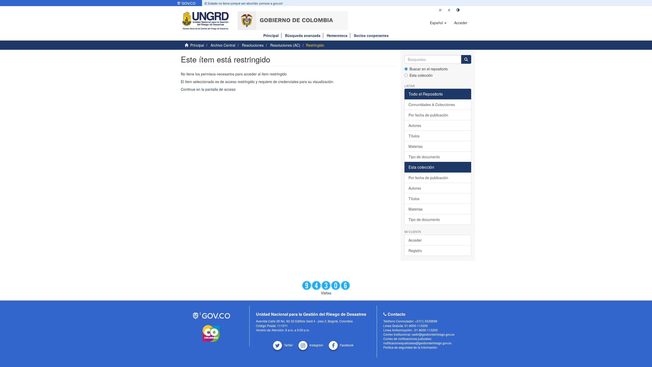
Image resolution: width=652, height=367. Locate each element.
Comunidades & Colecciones (432, 104)
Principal (271, 35)
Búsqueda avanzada (302, 35)
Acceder (415, 240)
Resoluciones (253, 45)
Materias (416, 146)
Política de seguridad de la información (410, 347)
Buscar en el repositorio (429, 68)
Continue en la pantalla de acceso (208, 89)
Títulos (414, 135)
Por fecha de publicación (428, 114)
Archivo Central (223, 45)
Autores (415, 125)
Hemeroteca (337, 35)
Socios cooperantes (371, 35)
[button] (438, 22)
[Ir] (466, 59)
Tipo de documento (424, 156)
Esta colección (421, 75)
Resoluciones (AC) (285, 45)
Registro (415, 250)
